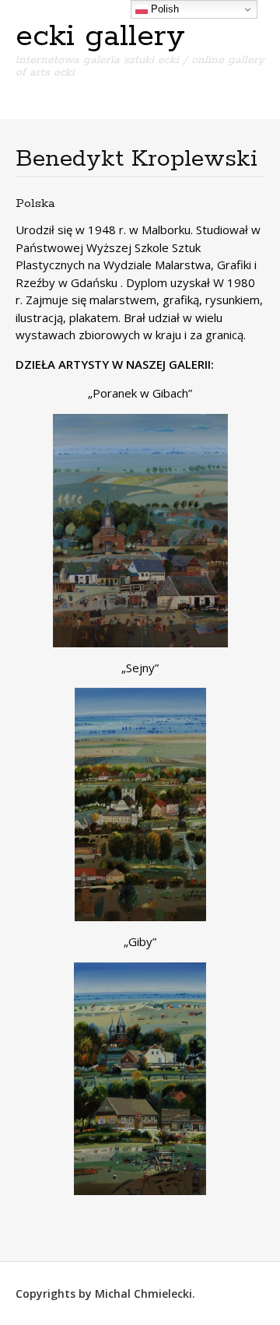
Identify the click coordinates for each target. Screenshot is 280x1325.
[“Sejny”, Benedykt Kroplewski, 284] (140, 804)
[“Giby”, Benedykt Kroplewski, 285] (140, 1078)
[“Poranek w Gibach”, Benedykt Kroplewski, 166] (140, 530)
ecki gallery (100, 36)
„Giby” (140, 941)
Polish (163, 9)
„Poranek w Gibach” (140, 393)
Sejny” (142, 667)
